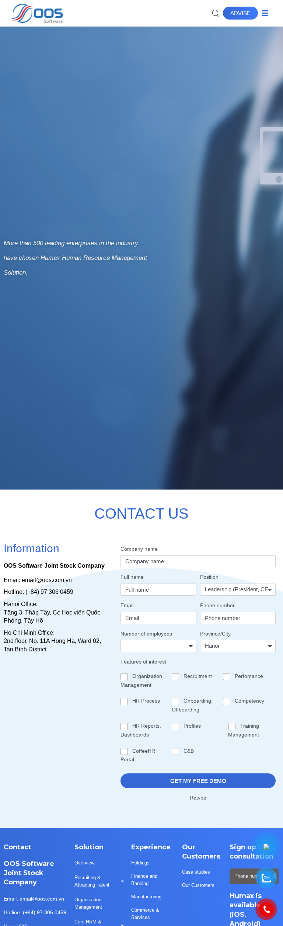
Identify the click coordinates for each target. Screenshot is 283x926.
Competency (249, 701)
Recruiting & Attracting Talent (91, 881)
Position (209, 577)
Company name (139, 549)
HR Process (146, 701)
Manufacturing (146, 896)
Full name (132, 577)
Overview (84, 863)
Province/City (215, 634)
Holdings (140, 863)
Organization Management (88, 903)
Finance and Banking (144, 879)
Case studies (196, 872)
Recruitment (198, 676)
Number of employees (146, 634)
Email (126, 605)
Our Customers (198, 885)
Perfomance (249, 676)
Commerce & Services (145, 913)
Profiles (192, 726)
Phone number (217, 605)
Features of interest (143, 662)
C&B (189, 751)
